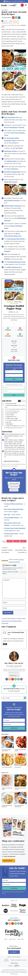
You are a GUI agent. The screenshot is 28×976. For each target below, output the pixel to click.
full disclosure (14, 973)
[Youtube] (15, 679)
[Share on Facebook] (16, 541)
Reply (5, 644)
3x (24, 400)
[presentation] (8, 742)
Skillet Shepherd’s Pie (14, 267)
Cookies (24, 960)
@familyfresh (14, 489)
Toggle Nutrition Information (11, 461)
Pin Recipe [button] (20, 330)
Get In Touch (21, 939)
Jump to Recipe (7, 17)
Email (5, 608)
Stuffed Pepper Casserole (12, 206)
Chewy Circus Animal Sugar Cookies (7, 788)
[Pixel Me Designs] (17, 966)
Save (14, 379)
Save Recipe (20, 336)
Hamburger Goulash (10, 151)
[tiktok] (18, 679)
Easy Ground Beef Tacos (12, 117)
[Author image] (2, 21)
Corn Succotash (18, 767)
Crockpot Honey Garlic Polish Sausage (20, 750)
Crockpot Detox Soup (11, 533)
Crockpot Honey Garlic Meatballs (14, 528)
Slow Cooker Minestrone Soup (13, 509)
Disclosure (13, 960)
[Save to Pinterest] (9, 541)
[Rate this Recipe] (16, 17)
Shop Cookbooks (8, 860)
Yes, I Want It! (13, 952)
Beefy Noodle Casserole (11, 200)
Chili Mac (7, 259)
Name (5, 602)
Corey (6, 21)
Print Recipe (8, 330)
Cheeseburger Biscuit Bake (15, 239)
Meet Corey (13, 675)
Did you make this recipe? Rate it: (10, 572)
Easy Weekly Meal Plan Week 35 (20, 550)
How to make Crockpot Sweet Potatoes (6, 750)
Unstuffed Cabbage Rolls (12, 172)
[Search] (25, 698)
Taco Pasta (18, 148)
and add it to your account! (14, 690)
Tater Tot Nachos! (12, 169)
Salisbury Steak (12, 161)
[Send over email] (23, 541)
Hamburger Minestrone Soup (16, 262)
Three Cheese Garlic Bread (7, 767)
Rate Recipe (8, 336)
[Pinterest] (12, 679)
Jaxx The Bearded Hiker (15, 632)
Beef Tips (7, 514)
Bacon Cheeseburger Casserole (14, 127)
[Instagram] (9, 679)
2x (21, 400)
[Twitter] (21, 679)
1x (19, 400)
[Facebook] (6, 679)
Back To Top (13, 963)
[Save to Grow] (19, 18)
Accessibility (19, 960)
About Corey (12, 939)
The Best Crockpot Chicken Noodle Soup (7, 806)
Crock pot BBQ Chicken (11, 517)
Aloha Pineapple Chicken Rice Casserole (20, 788)
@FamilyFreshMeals (14, 483)
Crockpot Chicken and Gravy (13, 504)
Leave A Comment (14, 486)
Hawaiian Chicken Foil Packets (7, 550)
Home (5, 939)
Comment (6, 580)
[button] (13, 17)
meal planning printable (15, 1)
